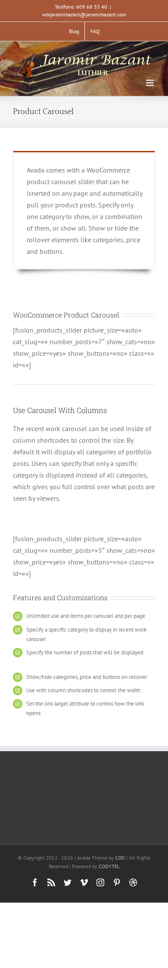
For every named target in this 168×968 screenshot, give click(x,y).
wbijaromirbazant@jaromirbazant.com (84, 14)
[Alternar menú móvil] (150, 82)
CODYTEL (109, 866)
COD (120, 857)
